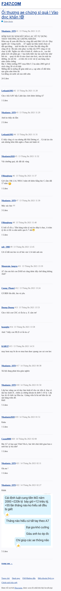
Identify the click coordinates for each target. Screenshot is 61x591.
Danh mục (16, 578)
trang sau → (7, 563)
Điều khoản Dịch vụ (46, 578)
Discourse (18, 588)
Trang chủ (5, 578)
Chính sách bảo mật (9, 582)
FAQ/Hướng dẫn (29, 578)
